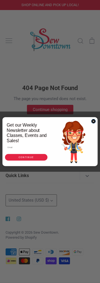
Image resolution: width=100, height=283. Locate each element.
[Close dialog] (93, 121)
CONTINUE (26, 157)
